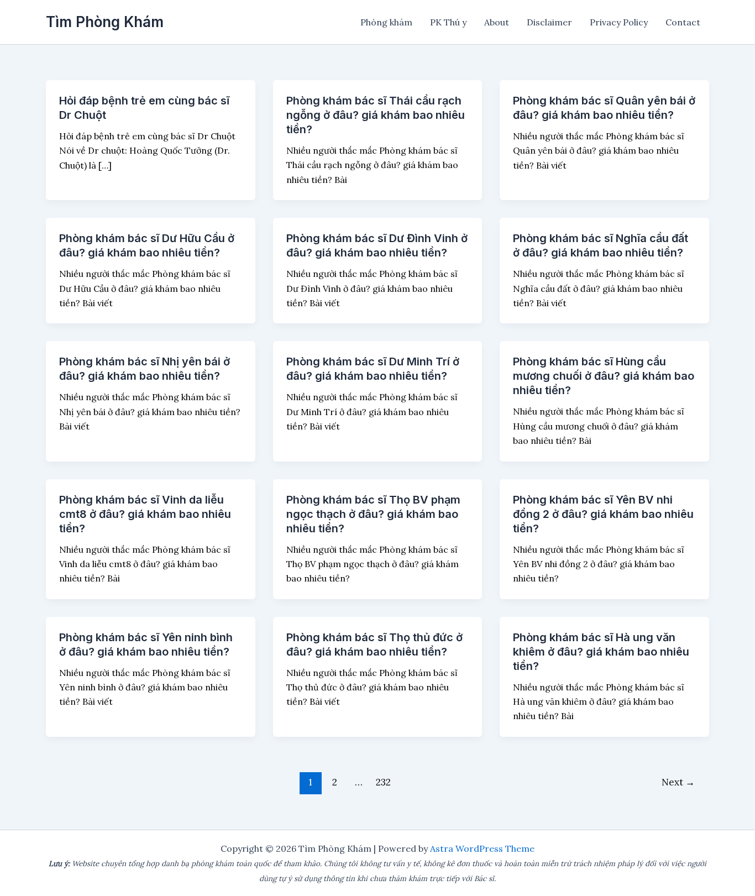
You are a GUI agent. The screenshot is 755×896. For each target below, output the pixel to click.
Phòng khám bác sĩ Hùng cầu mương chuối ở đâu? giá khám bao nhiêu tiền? (603, 376)
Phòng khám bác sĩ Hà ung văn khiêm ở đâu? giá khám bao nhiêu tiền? (601, 652)
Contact (682, 22)
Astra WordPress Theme (482, 848)
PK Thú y (448, 22)
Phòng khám (386, 22)
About (496, 22)
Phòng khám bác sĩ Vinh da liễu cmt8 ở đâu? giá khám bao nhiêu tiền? (145, 514)
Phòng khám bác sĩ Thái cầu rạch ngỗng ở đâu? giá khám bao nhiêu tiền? (375, 115)
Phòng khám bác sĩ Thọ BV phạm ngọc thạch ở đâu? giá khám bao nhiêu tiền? (373, 514)
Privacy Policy (619, 22)
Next (678, 782)
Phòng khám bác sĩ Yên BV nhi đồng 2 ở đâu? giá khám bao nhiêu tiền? (603, 514)
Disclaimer (549, 22)
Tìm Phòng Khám (105, 21)
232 (383, 782)
